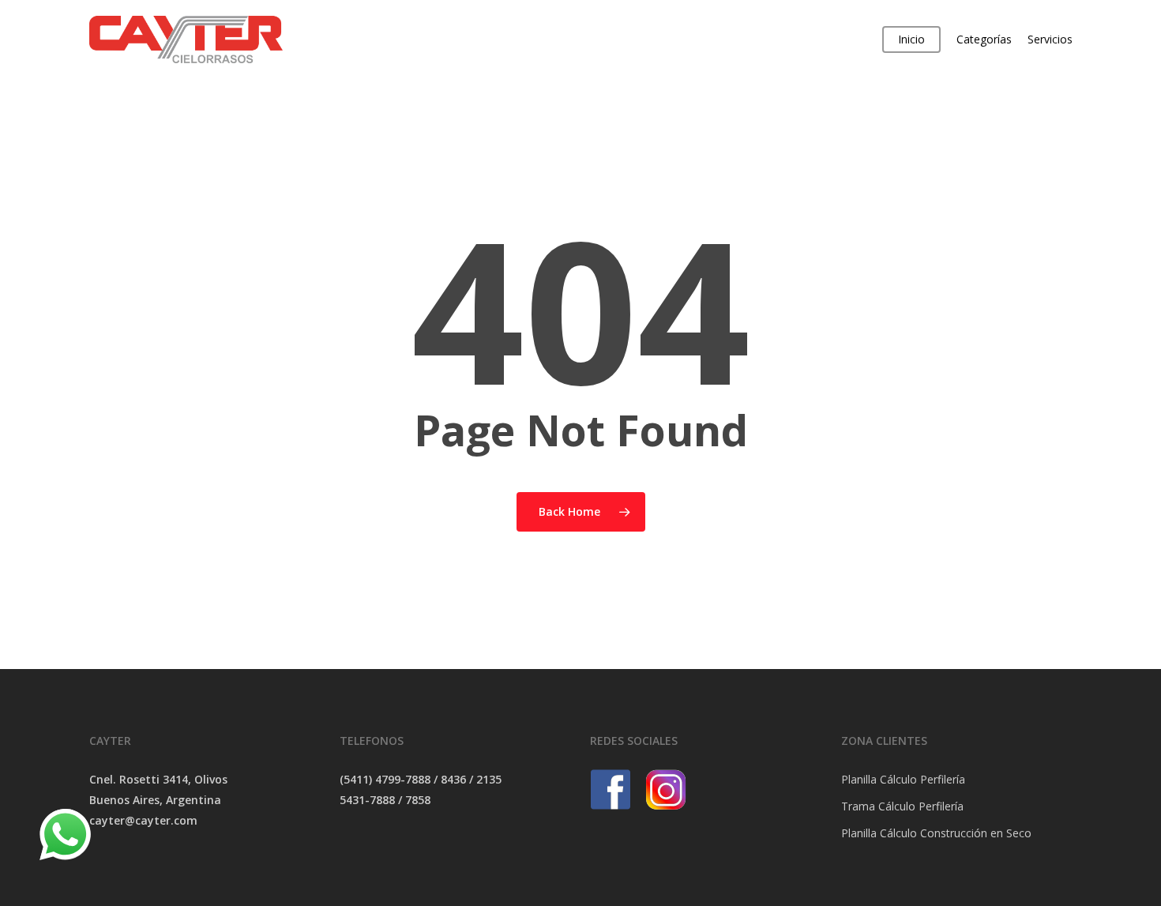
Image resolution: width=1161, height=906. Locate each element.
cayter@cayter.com (143, 820)
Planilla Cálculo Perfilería (903, 779)
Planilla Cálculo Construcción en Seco (936, 832)
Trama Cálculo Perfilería (902, 806)
